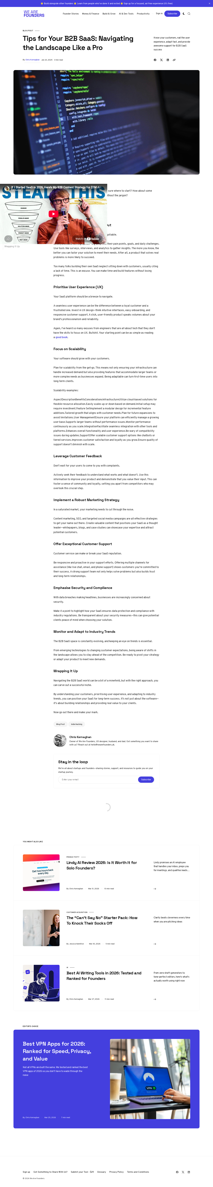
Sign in (159, 13)
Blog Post (28, 30)
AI (67, 967)
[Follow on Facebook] (177, 1172)
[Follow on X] (183, 1172)
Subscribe (172, 13)
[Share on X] (161, 60)
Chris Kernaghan (33, 59)
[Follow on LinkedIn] (188, 1172)
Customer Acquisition (77, 912)
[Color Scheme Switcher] (184, 14)
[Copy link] (174, 60)
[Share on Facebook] (155, 60)
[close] (209, 3)
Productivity (73, 857)
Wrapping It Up (12, 246)
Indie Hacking (76, 724)
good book (61, 337)
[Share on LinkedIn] (168, 60)
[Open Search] (189, 14)
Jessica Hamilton (76, 943)
